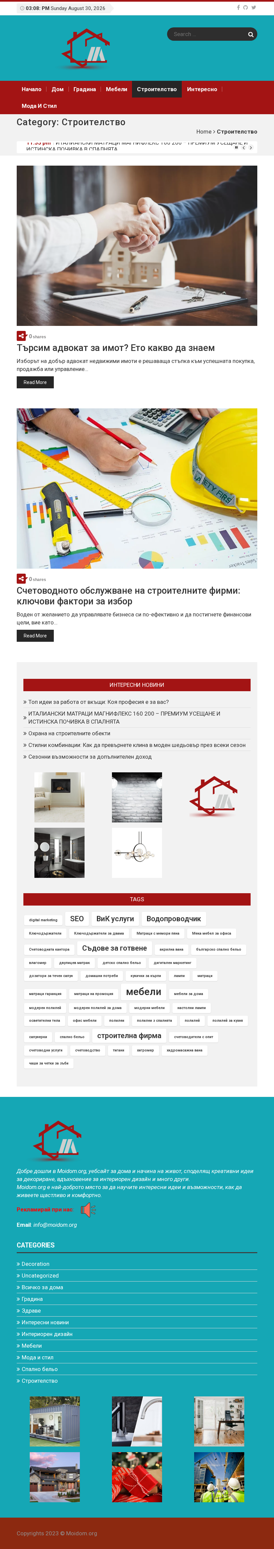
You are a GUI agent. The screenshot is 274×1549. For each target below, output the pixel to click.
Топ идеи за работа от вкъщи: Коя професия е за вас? (98, 702)
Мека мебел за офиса (211, 933)
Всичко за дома (42, 1287)
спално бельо (72, 1037)
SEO (77, 919)
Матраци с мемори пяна (158, 933)
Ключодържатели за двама (99, 933)
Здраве (31, 1310)
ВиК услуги (115, 919)
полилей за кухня (228, 1020)
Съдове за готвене (114, 948)
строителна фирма (129, 1035)
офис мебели (85, 1020)
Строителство (157, 89)
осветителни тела (44, 1020)
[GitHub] (245, 7)
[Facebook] (238, 7)
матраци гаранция (45, 994)
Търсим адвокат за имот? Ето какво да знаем (116, 348)
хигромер (145, 1050)
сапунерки (38, 1037)
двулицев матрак (74, 963)
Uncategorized (40, 1275)
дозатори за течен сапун (51, 976)
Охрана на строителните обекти (96, 147)
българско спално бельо (218, 949)
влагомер (37, 963)
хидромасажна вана (184, 1050)
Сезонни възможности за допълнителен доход (90, 756)
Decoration (35, 1264)
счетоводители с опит (193, 1037)
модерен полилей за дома (98, 1008)
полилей (192, 1020)
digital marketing (43, 920)
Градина (85, 89)
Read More (35, 382)
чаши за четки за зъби (48, 1063)
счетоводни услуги (45, 1050)
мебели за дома (188, 994)
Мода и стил (39, 106)
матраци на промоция (93, 994)
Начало (31, 89)
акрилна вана (171, 949)
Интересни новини (45, 1322)
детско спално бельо (122, 963)
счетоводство (87, 1050)
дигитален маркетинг (172, 963)
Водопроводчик (174, 919)
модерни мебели (149, 1008)
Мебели (116, 89)
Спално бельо (40, 1369)
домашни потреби (102, 976)
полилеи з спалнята (154, 1020)
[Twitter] (253, 7)
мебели (143, 991)
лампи (179, 976)
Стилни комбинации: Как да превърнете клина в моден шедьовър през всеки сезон (137, 745)
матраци (205, 976)
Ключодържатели (45, 933)
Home (204, 131)
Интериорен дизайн (47, 1334)
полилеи (116, 1020)
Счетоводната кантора (49, 949)
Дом (57, 89)
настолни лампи (191, 1008)
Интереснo (202, 89)
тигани (118, 1050)
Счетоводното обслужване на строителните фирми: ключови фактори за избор (128, 596)
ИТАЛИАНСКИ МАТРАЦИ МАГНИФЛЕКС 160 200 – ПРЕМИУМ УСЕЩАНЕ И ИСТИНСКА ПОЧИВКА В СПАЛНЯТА (124, 717)
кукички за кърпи (146, 976)
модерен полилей (45, 1008)
